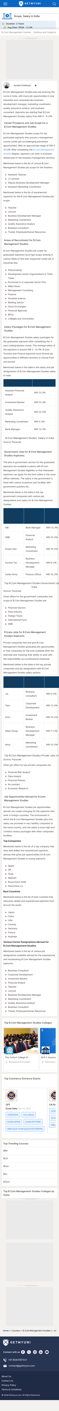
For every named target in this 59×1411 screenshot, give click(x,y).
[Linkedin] (41, 1352)
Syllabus (28, 1115)
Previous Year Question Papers (25, 1129)
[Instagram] (35, 1352)
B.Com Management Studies (16, 32)
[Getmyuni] (30, 3)
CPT (8, 1104)
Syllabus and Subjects (44, 32)
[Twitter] (29, 1352)
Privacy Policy (9, 1385)
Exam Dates (13, 1122)
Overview (12, 1115)
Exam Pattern (33, 1122)
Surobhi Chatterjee (22, 85)
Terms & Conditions (11, 1389)
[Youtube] (47, 1352)
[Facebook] (23, 1352)
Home (6, 1330)
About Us (6, 1376)
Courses (15, 1330)
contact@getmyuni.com (22, 1365)
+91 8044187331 (17, 1359)
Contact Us (7, 1380)
